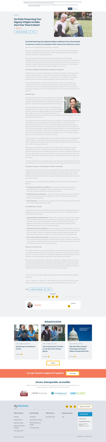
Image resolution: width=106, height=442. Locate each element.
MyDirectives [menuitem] (33, 417)
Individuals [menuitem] (16, 417)
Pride (33, 32)
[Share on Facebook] (57, 297)
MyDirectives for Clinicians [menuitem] (36, 420)
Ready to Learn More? (85, 406)
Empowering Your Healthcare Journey (25, 348)
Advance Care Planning (22, 32)
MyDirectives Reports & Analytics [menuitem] (35, 423)
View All (53, 363)
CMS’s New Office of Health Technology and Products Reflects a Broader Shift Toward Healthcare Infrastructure (79, 349)
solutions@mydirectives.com (84, 421)
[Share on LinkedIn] (49, 297)
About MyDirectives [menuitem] (50, 417)
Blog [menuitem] (63, 417)
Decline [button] (75, 8)
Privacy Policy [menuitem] (16, 436)
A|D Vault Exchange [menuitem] (34, 427)
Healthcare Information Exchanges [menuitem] (19, 426)
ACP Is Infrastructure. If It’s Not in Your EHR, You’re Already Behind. (53, 349)
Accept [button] (70, 8)
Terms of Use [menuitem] (21, 436)
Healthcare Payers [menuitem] (18, 420)
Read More (18, 354)
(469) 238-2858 (82, 418)
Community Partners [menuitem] (18, 430)
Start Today (73, 373)
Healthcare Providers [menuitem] (18, 423)
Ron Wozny (18, 28)
